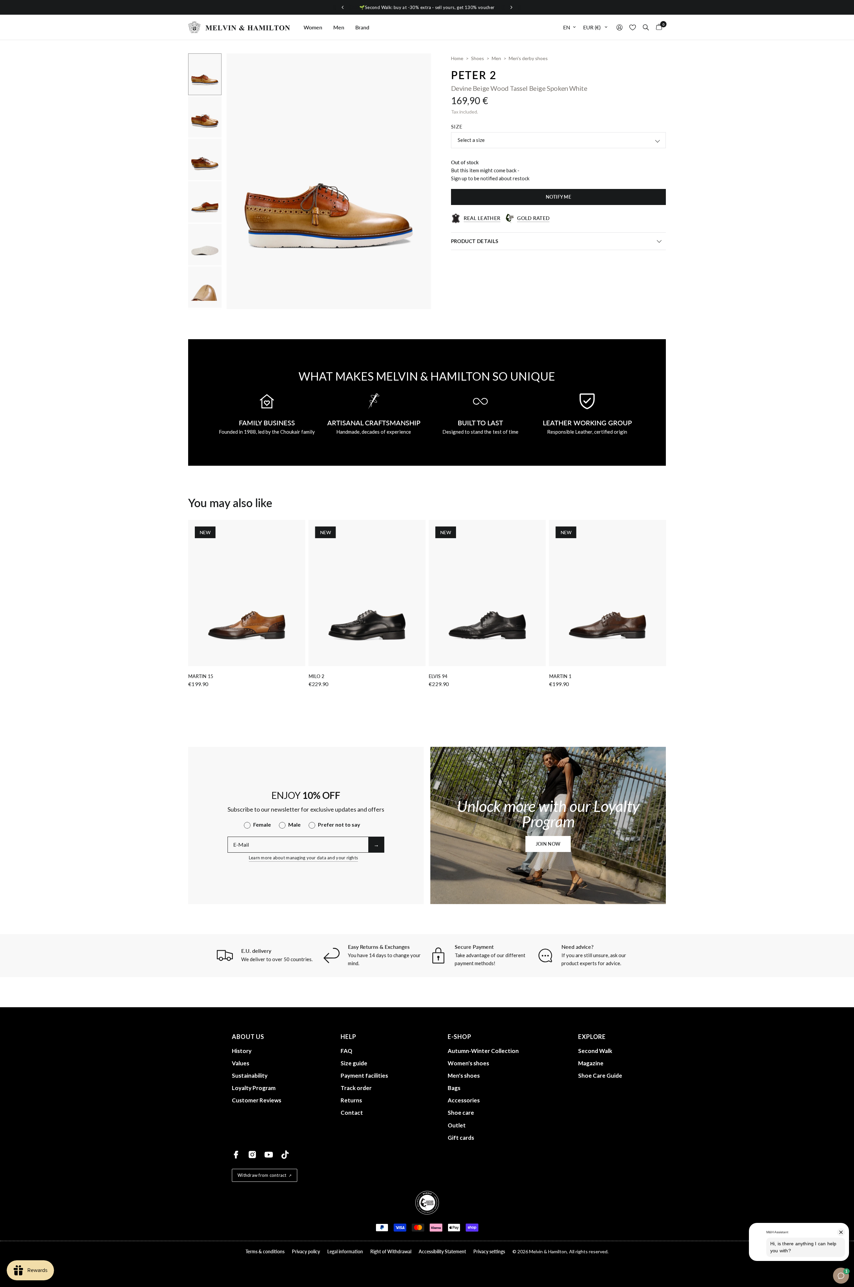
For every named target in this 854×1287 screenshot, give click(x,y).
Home (457, 58)
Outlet (457, 1125)
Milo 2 (316, 676)
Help (348, 1037)
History (242, 1050)
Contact (352, 1112)
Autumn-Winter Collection (483, 1050)
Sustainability (250, 1075)
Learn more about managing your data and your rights (303, 857)
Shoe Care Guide (600, 1075)
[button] (548, 844)
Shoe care (461, 1112)
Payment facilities (364, 1075)
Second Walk (595, 1050)
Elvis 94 (438, 676)
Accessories (464, 1100)
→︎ (376, 844)
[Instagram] (252, 1154)
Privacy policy (306, 1251)
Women (313, 27)
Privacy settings (489, 1251)
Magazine (590, 1063)
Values (240, 1063)
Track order (356, 1087)
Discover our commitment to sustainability (427, 7)
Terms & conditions (265, 1251)
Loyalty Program (254, 1087)
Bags (454, 1087)
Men (338, 27)
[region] (427, 7)
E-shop (459, 1037)
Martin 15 (200, 676)
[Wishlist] (632, 27)
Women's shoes (468, 1063)
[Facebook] (236, 1154)
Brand (362, 27)
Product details (474, 241)
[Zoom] (417, 67)
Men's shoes (464, 1075)
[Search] (645, 27)
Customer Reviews (256, 1100)
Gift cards (461, 1137)
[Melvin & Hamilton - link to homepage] (239, 27)
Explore (592, 1037)
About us (248, 1037)
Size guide (354, 1063)
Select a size (471, 140)
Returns (351, 1100)
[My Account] (619, 27)
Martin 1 (560, 676)
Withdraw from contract (262, 1175)
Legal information (345, 1251)
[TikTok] (285, 1154)
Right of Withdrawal (390, 1251)
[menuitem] (313, 27)
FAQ (346, 1050)
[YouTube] (269, 1154)
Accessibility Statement (442, 1251)
